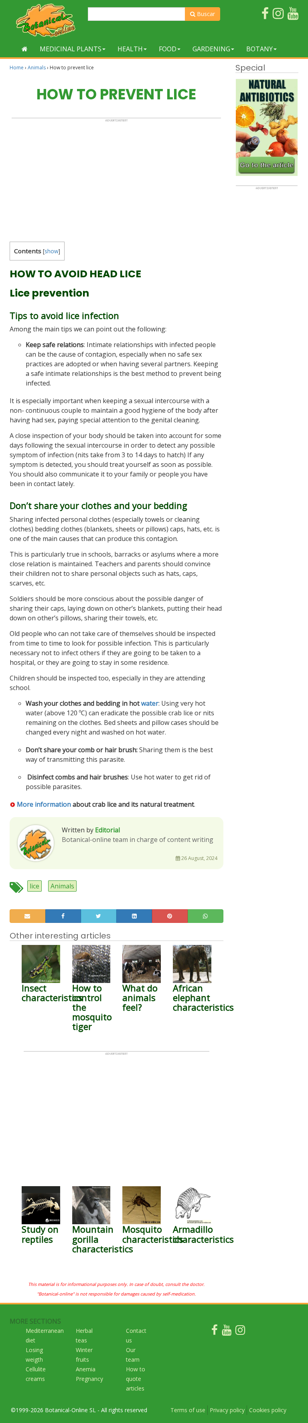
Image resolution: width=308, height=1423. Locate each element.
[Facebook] (214, 1332)
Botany (259, 48)
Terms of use (187, 1410)
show (52, 251)
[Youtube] (226, 1332)
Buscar (205, 14)
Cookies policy (267, 1410)
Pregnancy (89, 1379)
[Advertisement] (116, 178)
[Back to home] (25, 48)
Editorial (107, 830)
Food (167, 48)
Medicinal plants (70, 48)
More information (43, 804)
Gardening (211, 48)
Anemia (85, 1369)
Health (130, 48)
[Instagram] (240, 1332)
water (149, 703)
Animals (37, 67)
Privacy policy (227, 1410)
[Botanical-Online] (46, 20)
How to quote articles (135, 1378)
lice (34, 886)
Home (17, 67)
